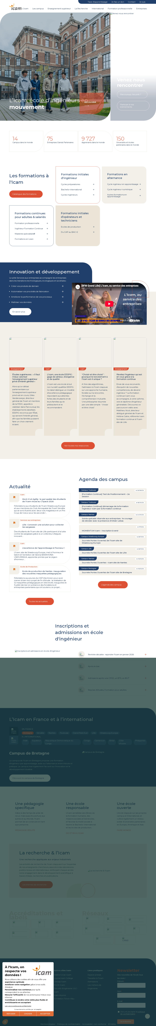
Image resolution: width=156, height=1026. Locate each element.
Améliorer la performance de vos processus (31, 297)
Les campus (38, 8)
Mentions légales (47, 1024)
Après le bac (94, 666)
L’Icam (25, 8)
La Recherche (81, 8)
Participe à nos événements (127, 105)
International (98, 8)
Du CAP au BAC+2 (69, 232)
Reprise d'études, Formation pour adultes (107, 690)
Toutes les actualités (38, 601)
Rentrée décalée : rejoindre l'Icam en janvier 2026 (111, 654)
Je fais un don (117, 2)
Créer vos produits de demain (25, 286)
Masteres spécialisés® (25, 234)
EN (82, 2)
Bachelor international (71, 189)
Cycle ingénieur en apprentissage (122, 184)
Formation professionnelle (120, 8)
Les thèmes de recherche (34, 885)
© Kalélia (112, 1024)
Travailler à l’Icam (95, 978)
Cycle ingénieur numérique (119, 189)
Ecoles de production (71, 227)
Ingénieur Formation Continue (29, 228)
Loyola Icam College (63, 978)
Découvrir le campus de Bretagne (28, 778)
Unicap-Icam (60, 981)
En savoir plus (18, 312)
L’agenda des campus (111, 585)
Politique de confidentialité (68, 1024)
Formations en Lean (24, 239)
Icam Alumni (60, 995)
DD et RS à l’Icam (75, 833)
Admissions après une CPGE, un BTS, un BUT (108, 678)
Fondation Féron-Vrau (64, 999)
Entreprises (141, 8)
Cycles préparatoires (70, 184)
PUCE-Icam (59, 985)
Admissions (93, 981)
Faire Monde (124, 830)
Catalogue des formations (24, 194)
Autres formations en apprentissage (117, 195)
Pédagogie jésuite (25, 830)
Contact (131, 2)
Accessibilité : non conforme (94, 1024)
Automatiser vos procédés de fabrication (30, 291)
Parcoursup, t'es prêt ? (130, 94)
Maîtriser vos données (21, 302)
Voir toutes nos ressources (76, 445)
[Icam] (15, 6)
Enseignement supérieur (59, 8)
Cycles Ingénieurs (69, 195)
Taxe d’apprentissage (97, 2)
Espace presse (94, 975)
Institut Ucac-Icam (62, 975)
